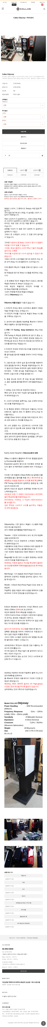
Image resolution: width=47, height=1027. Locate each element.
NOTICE (4, 992)
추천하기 (23, 148)
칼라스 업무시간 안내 (10, 996)
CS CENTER (6, 945)
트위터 (4, 120)
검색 (44, 9)
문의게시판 (24, 971)
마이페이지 (23, 2)
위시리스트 (23, 143)
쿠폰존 (33, 2)
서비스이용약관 (20, 938)
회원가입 (14, 2)
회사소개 (12, 938)
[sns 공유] (42, 155)
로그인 (5, 2)
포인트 (4, 91)
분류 (2, 8)
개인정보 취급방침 (32, 938)
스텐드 (4, 113)
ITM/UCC (5, 102)
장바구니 (42, 2)
